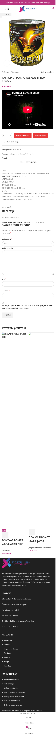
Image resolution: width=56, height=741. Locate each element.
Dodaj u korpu (22, 135)
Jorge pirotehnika (35, 547)
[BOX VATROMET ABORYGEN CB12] (14, 430)
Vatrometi (6, 550)
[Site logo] (28, 9)
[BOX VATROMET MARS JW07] (41, 430)
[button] (5, 535)
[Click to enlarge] (7, 63)
